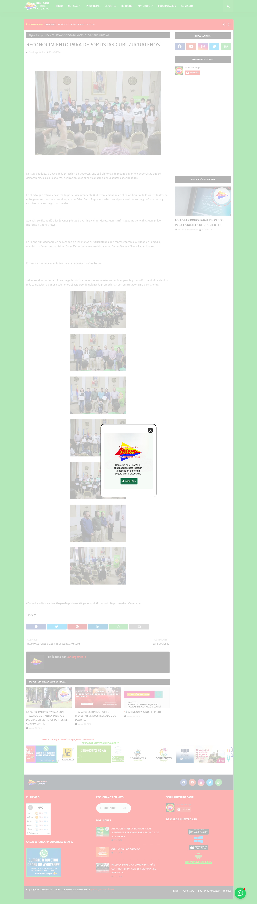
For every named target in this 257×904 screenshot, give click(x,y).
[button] (240, 893)
